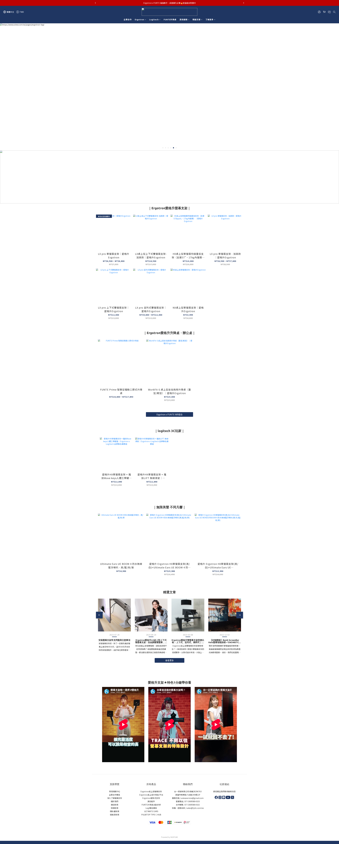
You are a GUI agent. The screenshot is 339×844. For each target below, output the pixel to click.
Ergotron (139, 19)
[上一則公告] (95, 3)
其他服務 (184, 19)
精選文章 (196, 19)
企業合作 (128, 19)
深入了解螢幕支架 (114, 798)
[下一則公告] (243, 3)
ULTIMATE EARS (151, 811)
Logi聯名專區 (151, 808)
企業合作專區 (114, 794)
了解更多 (209, 19)
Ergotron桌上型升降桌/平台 (151, 794)
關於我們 (114, 801)
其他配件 (151, 801)
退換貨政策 (114, 814)
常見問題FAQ (114, 791)
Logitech (154, 19)
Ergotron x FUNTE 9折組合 (169, 414)
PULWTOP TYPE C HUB (151, 814)
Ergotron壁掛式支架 (151, 798)
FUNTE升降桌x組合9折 (151, 804)
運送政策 (114, 804)
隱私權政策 (114, 811)
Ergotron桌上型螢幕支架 (151, 791)
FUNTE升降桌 (170, 19)
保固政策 (114, 808)
